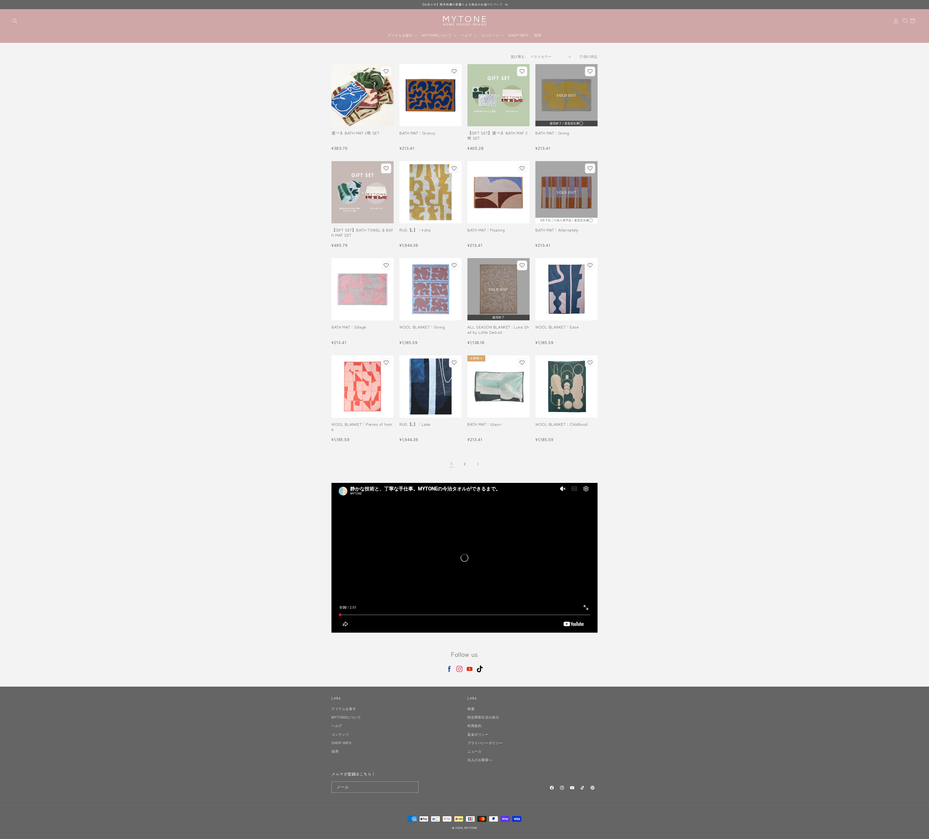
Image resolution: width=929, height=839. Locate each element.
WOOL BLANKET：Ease (557, 327)
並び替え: (518, 56)
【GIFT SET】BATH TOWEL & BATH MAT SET (362, 232)
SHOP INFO (341, 743)
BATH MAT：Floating (486, 230)
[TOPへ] (920, 833)
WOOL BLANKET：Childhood (561, 424)
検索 (470, 709)
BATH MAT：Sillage (348, 327)
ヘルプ (336, 726)
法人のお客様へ (479, 760)
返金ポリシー (478, 734)
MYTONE (470, 828)
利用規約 (474, 726)
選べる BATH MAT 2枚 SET (355, 133)
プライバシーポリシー (485, 743)
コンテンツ (340, 734)
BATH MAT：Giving (552, 133)
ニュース (474, 751)
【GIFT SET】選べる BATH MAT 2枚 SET (497, 135)
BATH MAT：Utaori (484, 424)
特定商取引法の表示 (483, 717)
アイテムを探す (343, 709)
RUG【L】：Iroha (415, 230)
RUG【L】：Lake (414, 424)
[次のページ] (477, 464)
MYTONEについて (346, 717)
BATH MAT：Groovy (417, 133)
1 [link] (451, 463)
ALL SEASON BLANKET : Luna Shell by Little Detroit (498, 329)
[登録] (413, 787)
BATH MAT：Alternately (556, 230)
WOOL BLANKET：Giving (422, 327)
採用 (334, 751)
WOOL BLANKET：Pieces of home (361, 427)
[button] (15, 20)
